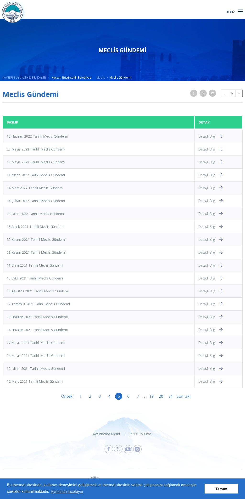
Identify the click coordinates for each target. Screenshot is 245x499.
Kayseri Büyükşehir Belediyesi (72, 77)
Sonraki (180, 396)
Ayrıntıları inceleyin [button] (67, 491)
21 (170, 396)
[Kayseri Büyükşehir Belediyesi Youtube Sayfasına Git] (128, 449)
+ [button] (239, 93)
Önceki (64, 396)
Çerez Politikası (140, 434)
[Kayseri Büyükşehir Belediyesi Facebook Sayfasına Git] (109, 449)
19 (151, 396)
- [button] (224, 93)
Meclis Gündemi (120, 77)
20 (161, 396)
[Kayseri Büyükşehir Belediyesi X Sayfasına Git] (118, 449)
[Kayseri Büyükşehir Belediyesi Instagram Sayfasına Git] (137, 449)
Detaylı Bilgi (207, 136)
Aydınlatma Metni (106, 434)
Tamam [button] (221, 489)
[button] (240, 11)
